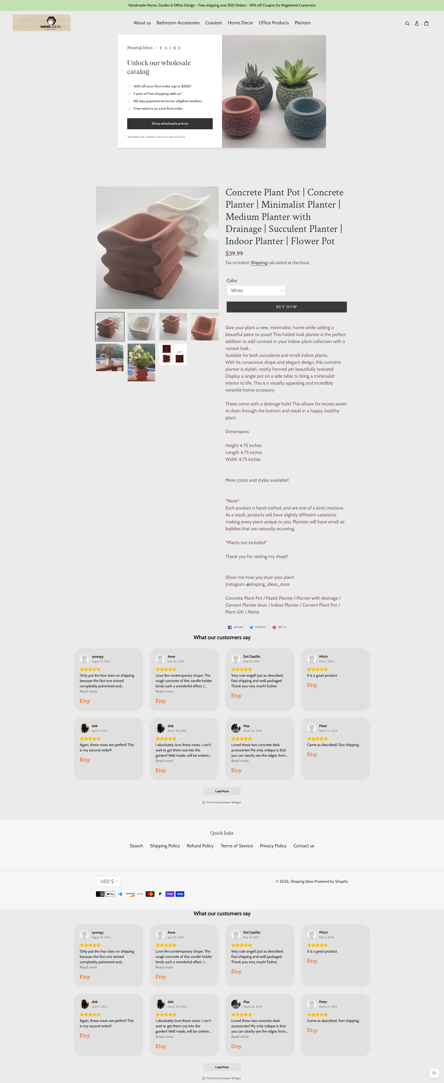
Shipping (259, 262)
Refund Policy (200, 846)
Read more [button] (88, 691)
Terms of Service (237, 846)
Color (232, 280)
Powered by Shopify (331, 881)
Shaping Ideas (302, 881)
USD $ (107, 881)
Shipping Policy (165, 846)
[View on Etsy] (84, 658)
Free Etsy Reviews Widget (224, 802)
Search (136, 846)
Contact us (303, 846)
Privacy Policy (273, 846)
